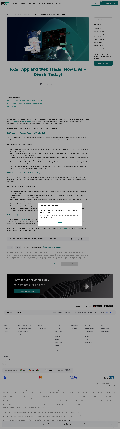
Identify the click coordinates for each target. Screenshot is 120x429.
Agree (60, 222)
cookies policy (47, 217)
